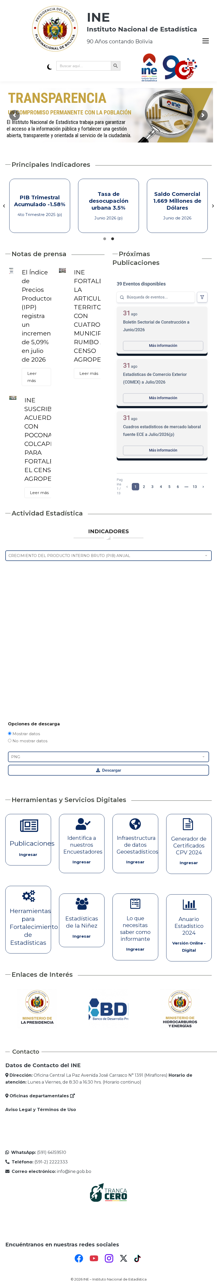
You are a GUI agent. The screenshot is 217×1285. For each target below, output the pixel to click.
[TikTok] (138, 1258)
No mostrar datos (29, 740)
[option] (39, 206)
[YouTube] (94, 1258)
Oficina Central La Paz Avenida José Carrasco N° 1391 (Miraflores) (89, 1075)
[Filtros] (202, 297)
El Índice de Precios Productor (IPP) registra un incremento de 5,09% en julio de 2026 (39, 316)
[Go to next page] (203, 486)
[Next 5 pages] (186, 486)
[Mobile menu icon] (205, 41)
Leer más (32, 377)
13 (195, 487)
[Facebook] (79, 1258)
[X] (123, 1258)
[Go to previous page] (127, 486)
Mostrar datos (25, 733)
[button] (4, 206)
